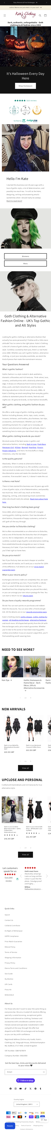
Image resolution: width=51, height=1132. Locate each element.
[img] (10, 874)
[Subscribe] (43, 1072)
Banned (25, 447)
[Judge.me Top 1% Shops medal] (37, 110)
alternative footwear (38, 620)
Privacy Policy (10, 963)
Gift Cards (8, 984)
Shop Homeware (25, 86)
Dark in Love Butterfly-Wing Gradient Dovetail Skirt (11, 747)
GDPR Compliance (12, 936)
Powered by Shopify (27, 1122)
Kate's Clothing (16, 1122)
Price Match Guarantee (13, 941)
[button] (4, 15)
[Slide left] (20, 697)
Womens (25, 256)
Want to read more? (14, 201)
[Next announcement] (46, 2)
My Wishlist (9, 979)
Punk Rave (41, 444)
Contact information (26, 1129)
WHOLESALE (9, 995)
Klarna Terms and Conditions (16, 968)
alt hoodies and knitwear (19, 620)
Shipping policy (38, 1125)
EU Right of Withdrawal (13, 931)
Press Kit (8, 990)
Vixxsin (40, 447)
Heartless (32, 447)
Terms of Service (11, 952)
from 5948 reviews (8, 879)
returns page (28, 595)
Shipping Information (13, 957)
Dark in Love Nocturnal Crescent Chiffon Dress (33, 746)
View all (25, 768)
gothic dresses (26, 617)
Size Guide (9, 974)
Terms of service (26, 1125)
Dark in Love (32, 444)
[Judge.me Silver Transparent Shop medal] (25, 110)
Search (7, 915)
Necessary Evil (8, 447)
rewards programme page (36, 612)
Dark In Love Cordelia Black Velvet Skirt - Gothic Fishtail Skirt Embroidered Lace (12, 829)
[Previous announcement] (4, 2)
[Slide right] (30, 697)
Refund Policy (10, 947)
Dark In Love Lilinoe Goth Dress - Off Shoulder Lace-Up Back (34, 828)
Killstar (18, 447)
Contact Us (9, 920)
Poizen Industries (9, 450)
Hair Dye (5, 680)
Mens (25, 263)
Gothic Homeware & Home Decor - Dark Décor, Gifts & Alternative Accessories (34, 684)
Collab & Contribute (12, 925)
